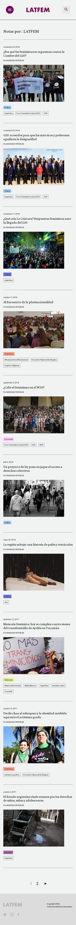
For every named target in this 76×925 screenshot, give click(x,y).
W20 (41, 445)
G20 (45, 113)
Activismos (8, 354)
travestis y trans (58, 686)
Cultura (7, 274)
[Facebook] (19, 914)
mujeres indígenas (11, 365)
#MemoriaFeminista (12, 686)
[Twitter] (5, 914)
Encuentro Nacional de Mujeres (44, 360)
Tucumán (8, 691)
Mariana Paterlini (15, 60)
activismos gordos (11, 775)
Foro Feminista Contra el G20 (28, 113)
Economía (8, 439)
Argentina (8, 113)
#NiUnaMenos (30, 686)
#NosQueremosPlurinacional (16, 360)
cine (6, 602)
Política (7, 108)
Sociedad (8, 852)
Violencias (8, 680)
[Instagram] (12, 914)
